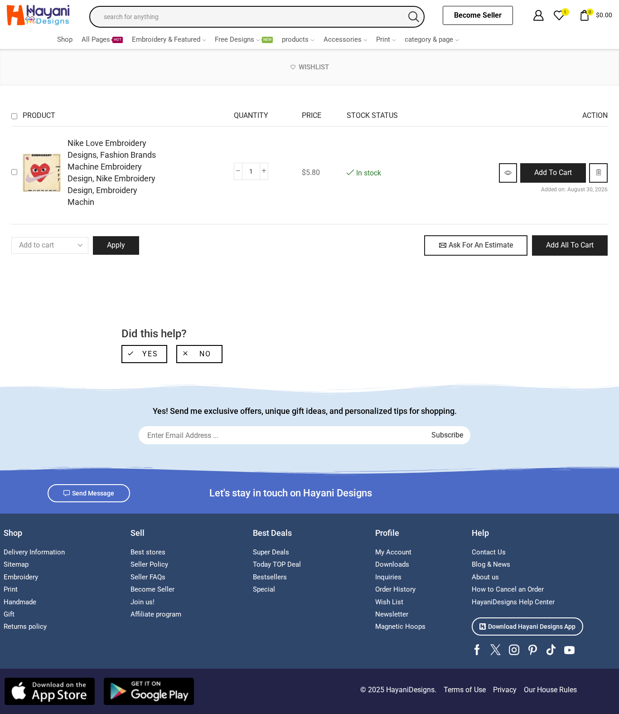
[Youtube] (569, 650)
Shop (65, 39)
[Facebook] (477, 650)
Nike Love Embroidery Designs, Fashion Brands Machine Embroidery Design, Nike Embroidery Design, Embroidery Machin (112, 172)
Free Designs (243, 39)
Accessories (343, 39)
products (295, 39)
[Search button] (414, 17)
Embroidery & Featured (166, 39)
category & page (429, 39)
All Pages (101, 39)
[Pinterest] (532, 650)
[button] (553, 173)
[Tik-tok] (551, 650)
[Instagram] (514, 650)
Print (383, 39)
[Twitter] (495, 650)
